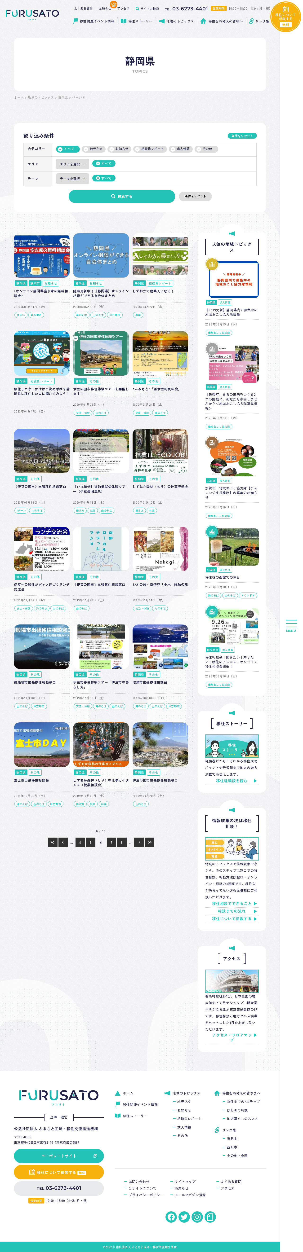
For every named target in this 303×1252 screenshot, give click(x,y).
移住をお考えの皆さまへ (241, 1093)
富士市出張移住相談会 (31, 780)
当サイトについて (142, 1188)
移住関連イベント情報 (140, 1104)
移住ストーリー (135, 1115)
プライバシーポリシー (146, 1194)
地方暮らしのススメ (242, 1118)
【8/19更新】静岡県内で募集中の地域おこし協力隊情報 (231, 312)
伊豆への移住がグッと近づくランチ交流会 (42, 587)
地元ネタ (96, 148)
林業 (152, 510)
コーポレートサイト (59, 1156)
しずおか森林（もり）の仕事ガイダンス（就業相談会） (101, 782)
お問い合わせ (139, 1181)
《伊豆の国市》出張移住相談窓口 (40, 486)
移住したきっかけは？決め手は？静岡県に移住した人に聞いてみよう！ (42, 391)
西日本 (232, 1147)
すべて (69, 148)
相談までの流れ (232, 911)
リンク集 (229, 1130)
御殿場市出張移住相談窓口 (35, 682)
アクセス (228, 1188)
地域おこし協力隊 (219, 332)
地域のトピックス (41, 97)
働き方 (80, 510)
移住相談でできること (232, 903)
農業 (138, 315)
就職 (92, 510)
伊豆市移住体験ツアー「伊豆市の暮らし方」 (101, 684)
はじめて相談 (237, 1110)
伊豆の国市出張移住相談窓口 (155, 780)
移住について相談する (232, 918)
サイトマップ (185, 1181)
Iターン (21, 510)
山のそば (98, 315)
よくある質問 (231, 1181)
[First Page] (53, 842)
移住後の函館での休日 (222, 577)
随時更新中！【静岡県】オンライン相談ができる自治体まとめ (101, 293)
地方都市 (36, 315)
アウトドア (248, 595)
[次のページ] (139, 842)
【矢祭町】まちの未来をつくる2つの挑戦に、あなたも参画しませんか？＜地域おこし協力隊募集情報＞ (231, 401)
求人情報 (183, 148)
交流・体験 (83, 413)
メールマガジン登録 (190, 1194)
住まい (21, 315)
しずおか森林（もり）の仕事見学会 (160, 486)
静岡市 (35, 283)
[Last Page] (149, 842)
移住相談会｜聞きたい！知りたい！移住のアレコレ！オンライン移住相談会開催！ (231, 662)
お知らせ (122, 148)
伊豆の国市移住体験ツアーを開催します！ (101, 391)
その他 (207, 148)
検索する (125, 196)
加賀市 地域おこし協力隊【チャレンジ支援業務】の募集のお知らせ (231, 493)
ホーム (19, 97)
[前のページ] (63, 842)
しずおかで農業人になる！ (153, 291)
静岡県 (63, 97)
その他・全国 (237, 1155)
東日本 (232, 1138)
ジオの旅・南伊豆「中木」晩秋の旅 (160, 584)
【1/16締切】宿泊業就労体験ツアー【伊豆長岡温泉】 (99, 489)
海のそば (81, 315)
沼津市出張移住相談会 (150, 682)
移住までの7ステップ (243, 1101)
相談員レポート (152, 148)
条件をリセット (242, 136)
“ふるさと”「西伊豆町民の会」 (157, 389)
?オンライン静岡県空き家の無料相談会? (41, 293)
